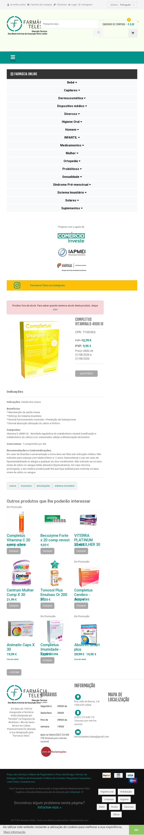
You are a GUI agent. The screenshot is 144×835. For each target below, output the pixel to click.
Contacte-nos (27, 781)
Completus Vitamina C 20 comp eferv (18, 540)
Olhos (116, 814)
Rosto (114, 806)
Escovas (129, 806)
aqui (55, 309)
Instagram (87, 4)
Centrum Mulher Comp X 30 (20, 592)
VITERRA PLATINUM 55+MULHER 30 (87, 540)
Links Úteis (13, 781)
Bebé (102, 806)
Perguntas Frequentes (78, 778)
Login (74, 4)
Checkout (62, 4)
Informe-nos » (50, 807)
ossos (12, 485)
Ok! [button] (136, 829)
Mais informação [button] (15, 832)
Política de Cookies (54, 778)
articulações (43, 485)
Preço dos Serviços (17, 774)
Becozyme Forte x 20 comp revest (55, 537)
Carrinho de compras (41, 4)
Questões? (86, 373)
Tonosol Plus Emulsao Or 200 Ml (53, 594)
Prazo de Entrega (65, 774)
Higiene (124, 799)
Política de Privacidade (30, 778)
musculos (26, 485)
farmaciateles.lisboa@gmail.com (91, 736)
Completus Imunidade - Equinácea (50, 649)
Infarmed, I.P (76, 792)
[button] (72, 82)
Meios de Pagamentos (41, 774)
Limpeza (109, 799)
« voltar (14, 672)
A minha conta (18, 4)
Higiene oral (106, 791)
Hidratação (126, 791)
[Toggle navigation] (13, 57)
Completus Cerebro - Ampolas (83, 594)
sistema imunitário (65, 485)
